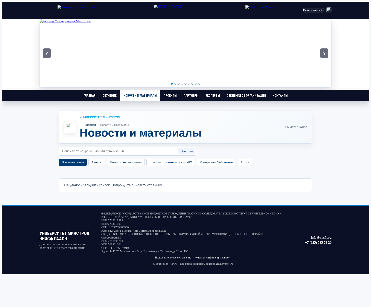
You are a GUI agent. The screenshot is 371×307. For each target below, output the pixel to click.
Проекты (170, 95)
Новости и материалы (140, 95)
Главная (90, 95)
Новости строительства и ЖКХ (170, 162)
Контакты (280, 95)
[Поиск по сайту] (328, 10)
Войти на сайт (313, 10)
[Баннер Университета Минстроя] (185, 53)
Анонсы (96, 162)
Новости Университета (126, 162)
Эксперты (212, 95)
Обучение (109, 95)
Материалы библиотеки (216, 162)
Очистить (187, 151)
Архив (245, 162)
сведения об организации (246, 95)
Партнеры (191, 95)
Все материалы (73, 162)
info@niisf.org (321, 237)
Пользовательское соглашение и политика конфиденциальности (193, 257)
